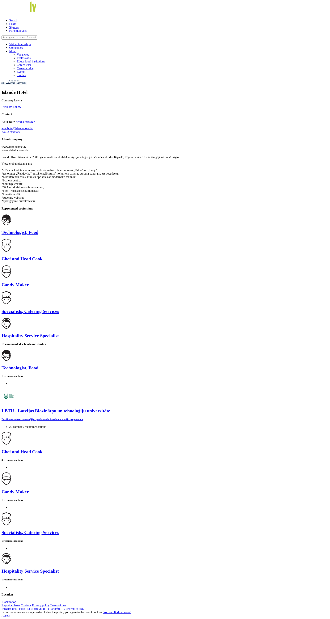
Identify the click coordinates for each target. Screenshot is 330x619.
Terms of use (58, 605)
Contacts (26, 605)
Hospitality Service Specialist (30, 335)
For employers (18, 30)
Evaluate (7, 106)
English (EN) (10, 608)
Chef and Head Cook (22, 258)
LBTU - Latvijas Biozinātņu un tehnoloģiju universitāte (56, 410)
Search (13, 20)
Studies (21, 75)
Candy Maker (15, 284)
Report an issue (11, 605)
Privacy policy (40, 605)
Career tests (24, 64)
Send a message (25, 121)
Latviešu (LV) (57, 608)
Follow (17, 106)
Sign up (14, 27)
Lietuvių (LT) (40, 608)
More (12, 51)
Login (12, 23)
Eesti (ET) (25, 608)
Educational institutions (31, 61)
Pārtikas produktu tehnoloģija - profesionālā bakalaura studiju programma (42, 419)
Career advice (25, 68)
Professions (24, 58)
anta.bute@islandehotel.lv (17, 128)
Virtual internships (20, 44)
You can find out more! (117, 612)
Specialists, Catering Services (30, 311)
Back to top (9, 602)
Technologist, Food (20, 232)
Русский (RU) (76, 608)
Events (21, 71)
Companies (16, 47)
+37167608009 (11, 131)
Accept (6, 615)
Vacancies (23, 54)
